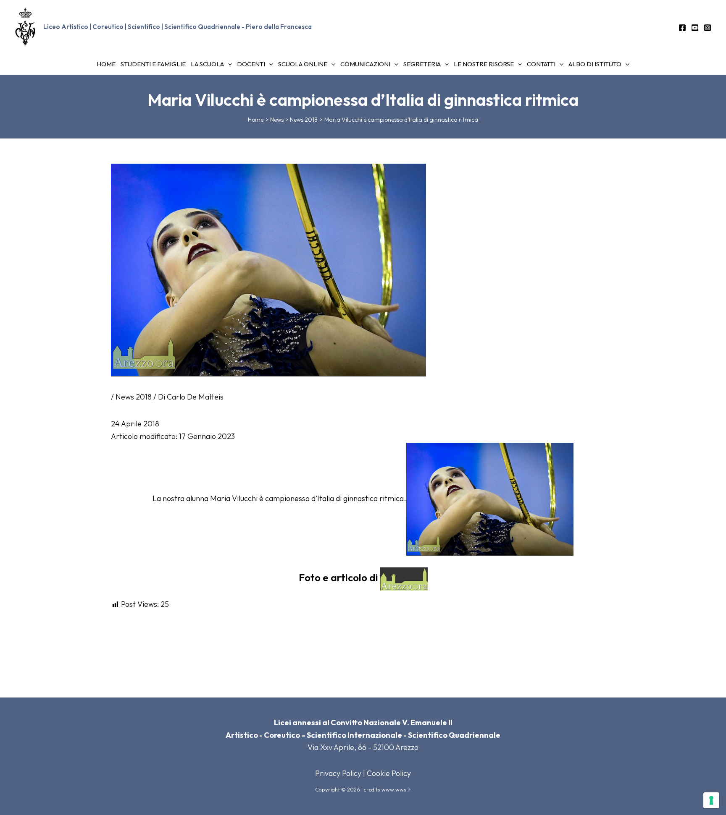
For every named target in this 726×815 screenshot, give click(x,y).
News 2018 (134, 397)
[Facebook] (682, 27)
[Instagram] (707, 27)
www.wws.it (396, 789)
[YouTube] (695, 27)
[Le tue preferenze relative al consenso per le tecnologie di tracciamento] (711, 800)
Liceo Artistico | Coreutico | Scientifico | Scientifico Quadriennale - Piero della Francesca (177, 27)
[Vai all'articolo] (489, 498)
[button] (228, 64)
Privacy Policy (338, 773)
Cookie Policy (389, 773)
